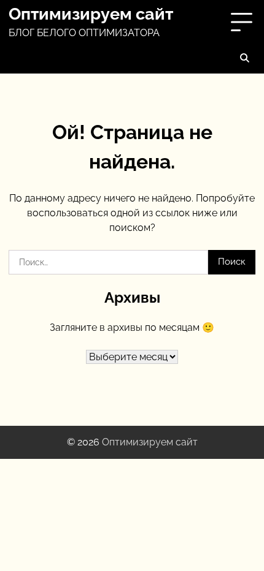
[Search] (244, 58)
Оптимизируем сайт (91, 13)
